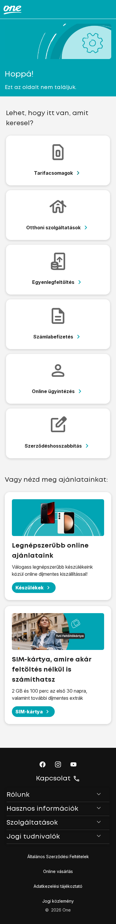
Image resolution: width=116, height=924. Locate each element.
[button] (42, 764)
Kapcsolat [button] (53, 779)
